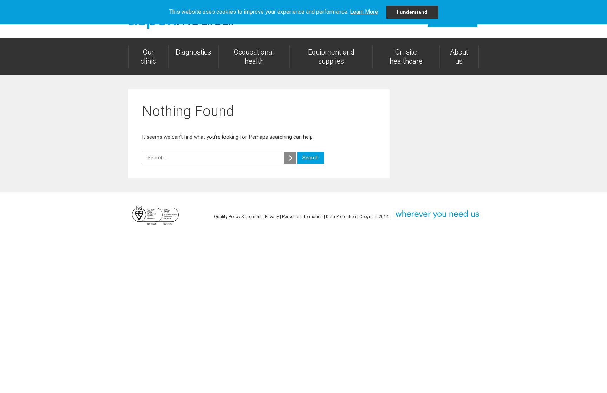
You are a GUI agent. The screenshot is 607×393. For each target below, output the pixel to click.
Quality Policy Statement (238, 216)
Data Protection (341, 216)
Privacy (272, 216)
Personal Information (302, 216)
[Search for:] (213, 157)
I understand (412, 12)
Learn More (364, 11)
